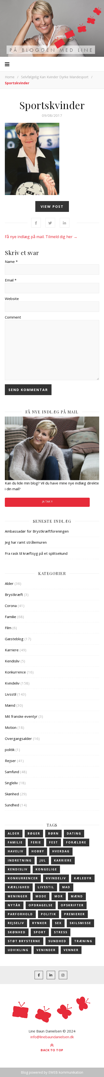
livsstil (46, 887)
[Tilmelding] (52, 448)
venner (71, 950)
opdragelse (41, 905)
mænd (77, 896)
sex (58, 923)
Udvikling (18, 950)
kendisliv (18, 869)
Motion (10, 727)
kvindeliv (56, 878)
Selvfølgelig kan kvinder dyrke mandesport (55, 77)
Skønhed (12, 793)
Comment (13, 317)
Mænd (10, 705)
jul (43, 860)
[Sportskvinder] (52, 159)
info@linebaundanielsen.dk (52, 1036)
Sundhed (12, 805)
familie (15, 842)
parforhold (20, 914)
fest (53, 842)
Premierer (74, 914)
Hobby (37, 851)
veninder (46, 950)
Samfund (12, 771)
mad (66, 887)
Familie (10, 616)
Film (8, 627)
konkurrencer (23, 878)
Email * (10, 280)
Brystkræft (14, 594)
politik (10, 749)
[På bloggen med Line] (52, 28)
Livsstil (10, 694)
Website (12, 298)
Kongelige (46, 869)
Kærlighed (19, 887)
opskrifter (72, 905)
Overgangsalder (18, 738)
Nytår (14, 905)
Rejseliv (16, 923)
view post (52, 206)
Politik (48, 914)
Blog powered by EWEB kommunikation (52, 1072)
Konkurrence (15, 672)
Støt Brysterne (24, 941)
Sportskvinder (52, 104)
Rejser (10, 760)
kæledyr (83, 878)
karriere (63, 860)
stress (60, 932)
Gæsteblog (14, 638)
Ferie (36, 842)
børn (53, 833)
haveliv (15, 851)
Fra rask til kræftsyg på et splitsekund (36, 553)
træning (83, 941)
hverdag (61, 851)
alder (14, 833)
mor (58, 896)
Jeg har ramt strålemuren (26, 542)
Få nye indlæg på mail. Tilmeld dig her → (41, 236)
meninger (18, 896)
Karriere (12, 649)
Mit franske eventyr (21, 716)
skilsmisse (80, 923)
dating (74, 833)
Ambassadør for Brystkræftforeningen (37, 531)
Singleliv (11, 782)
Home (10, 77)
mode (41, 896)
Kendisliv (12, 661)
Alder (9, 583)
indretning (20, 860)
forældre (76, 842)
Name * (11, 261)
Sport (40, 932)
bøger (34, 833)
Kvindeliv (12, 683)
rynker (39, 923)
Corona (11, 605)
